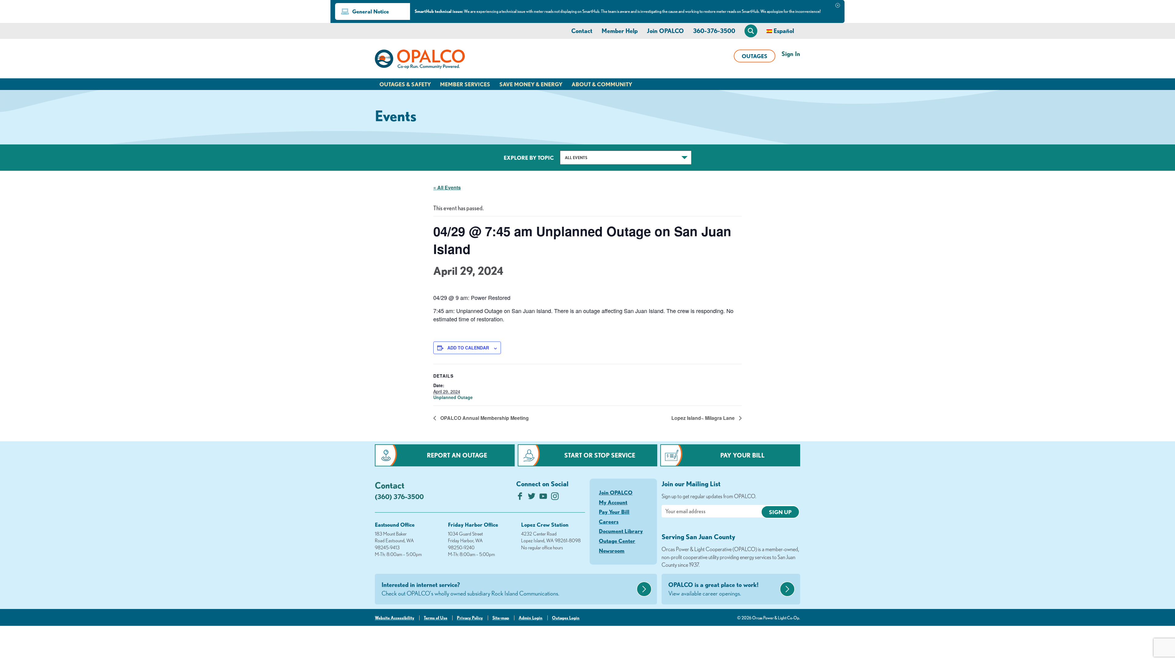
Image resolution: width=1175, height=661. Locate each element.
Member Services (465, 84)
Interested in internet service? (470, 589)
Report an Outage (457, 455)
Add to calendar (468, 348)
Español (784, 30)
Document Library (621, 531)
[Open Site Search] (750, 30)
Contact (581, 30)
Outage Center (617, 541)
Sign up (780, 512)
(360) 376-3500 (399, 496)
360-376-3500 (714, 30)
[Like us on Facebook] (520, 497)
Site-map (500, 617)
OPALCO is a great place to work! (713, 589)
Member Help (620, 30)
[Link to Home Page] (420, 60)
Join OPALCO (665, 30)
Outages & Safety (405, 84)
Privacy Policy (470, 617)
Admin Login (531, 617)
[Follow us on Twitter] (531, 497)
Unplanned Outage (453, 397)
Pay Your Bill (742, 455)
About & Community (602, 84)
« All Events (447, 187)
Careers (608, 521)
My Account (613, 502)
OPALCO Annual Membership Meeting (484, 417)
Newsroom (612, 550)
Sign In (790, 53)
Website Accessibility (394, 617)
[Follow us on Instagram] (555, 497)
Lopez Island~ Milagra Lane (703, 417)
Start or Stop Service (599, 455)
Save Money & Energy (530, 84)
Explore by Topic (529, 158)
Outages (754, 56)
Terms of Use (435, 617)
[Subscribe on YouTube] (543, 497)
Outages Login (566, 617)
